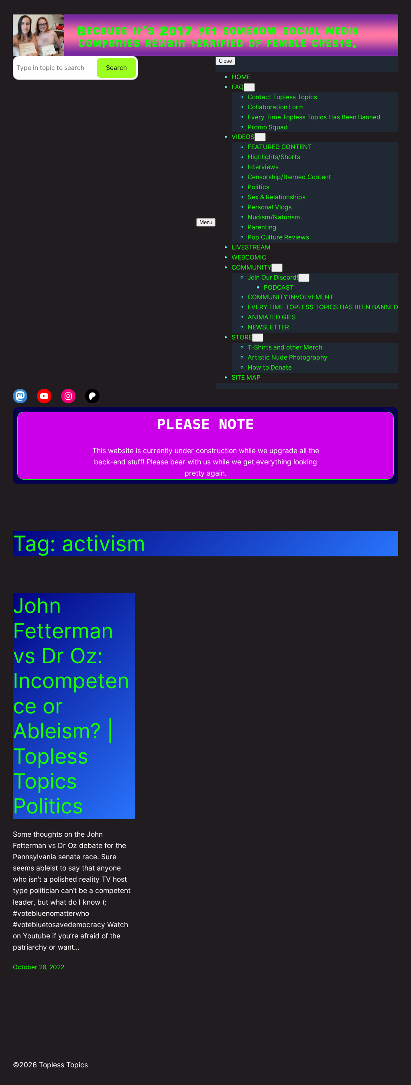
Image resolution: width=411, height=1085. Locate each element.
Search (116, 68)
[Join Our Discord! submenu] (303, 278)
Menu (205, 222)
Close (225, 61)
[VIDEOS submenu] (260, 137)
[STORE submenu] (257, 337)
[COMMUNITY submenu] (277, 268)
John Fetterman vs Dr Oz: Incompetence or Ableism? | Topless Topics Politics (71, 706)
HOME (241, 77)
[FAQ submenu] (249, 87)
